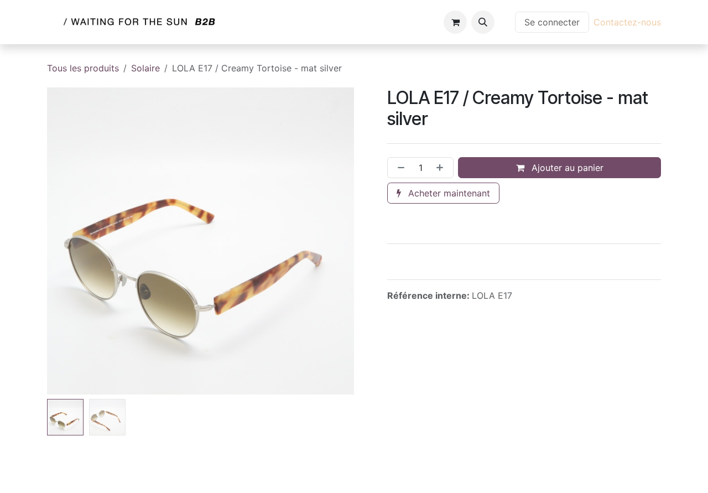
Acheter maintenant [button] (447, 193)
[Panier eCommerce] (455, 22)
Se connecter (552, 22)
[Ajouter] (442, 168)
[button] (482, 22)
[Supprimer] (399, 168)
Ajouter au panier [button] (566, 167)
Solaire (145, 68)
